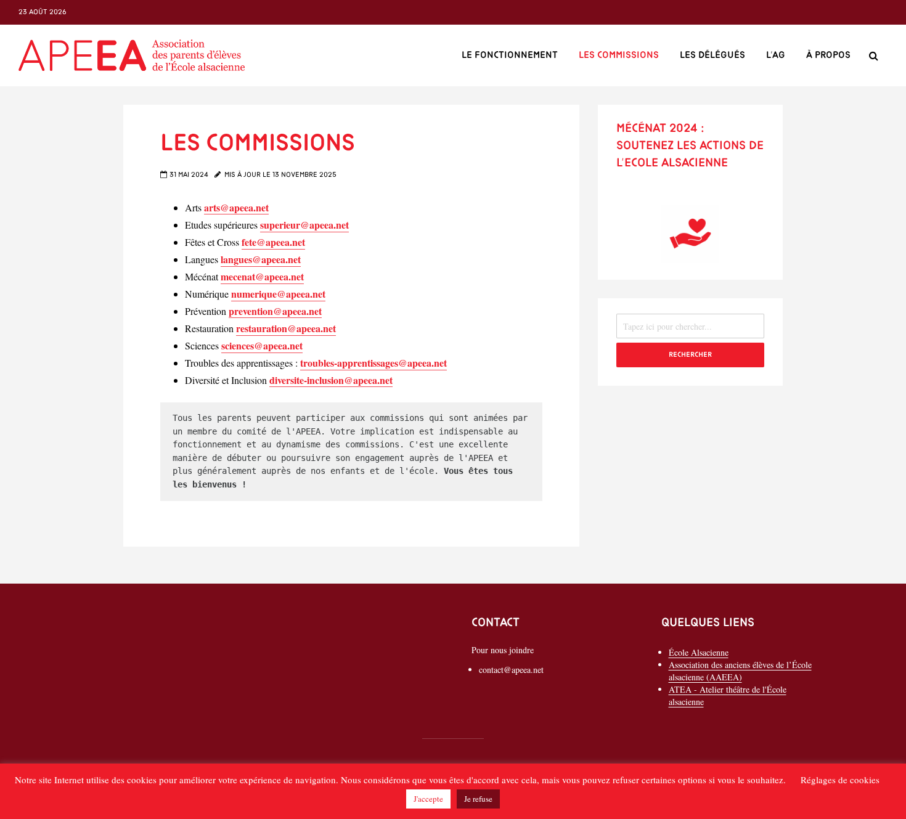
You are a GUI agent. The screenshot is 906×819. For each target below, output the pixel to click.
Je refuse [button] (478, 798)
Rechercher (690, 355)
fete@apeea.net (273, 242)
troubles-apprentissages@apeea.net (373, 363)
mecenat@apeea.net (262, 276)
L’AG (775, 55)
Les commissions (619, 55)
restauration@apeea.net (286, 328)
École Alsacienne (698, 652)
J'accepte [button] (428, 798)
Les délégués (712, 55)
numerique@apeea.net (278, 294)
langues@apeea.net (261, 259)
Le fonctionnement (510, 55)
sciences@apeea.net (262, 345)
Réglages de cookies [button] (840, 779)
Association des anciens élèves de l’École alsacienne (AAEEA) (740, 671)
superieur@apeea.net (304, 225)
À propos (828, 55)
